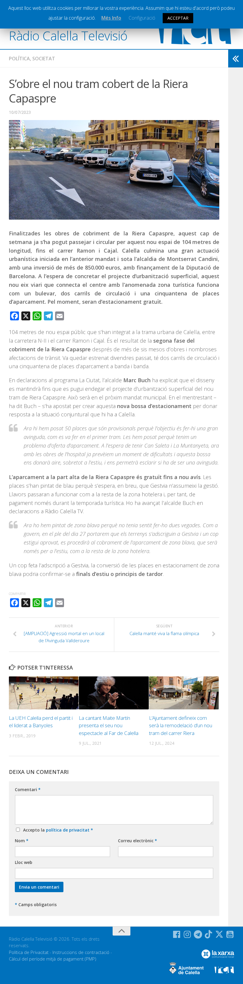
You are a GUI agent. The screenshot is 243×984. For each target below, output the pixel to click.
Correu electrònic (137, 840)
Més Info (111, 18)
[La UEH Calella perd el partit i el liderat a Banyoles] (44, 692)
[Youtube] (230, 934)
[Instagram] (187, 934)
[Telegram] (198, 934)
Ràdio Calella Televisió (68, 35)
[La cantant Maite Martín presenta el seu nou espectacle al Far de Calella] (113, 692)
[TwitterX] (219, 934)
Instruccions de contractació (80, 952)
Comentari (28, 789)
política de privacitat (68, 830)
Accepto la (57, 830)
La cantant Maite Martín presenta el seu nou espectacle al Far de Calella (108, 725)
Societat (43, 58)
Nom (21, 840)
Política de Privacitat (29, 952)
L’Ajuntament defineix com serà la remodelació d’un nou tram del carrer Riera (180, 725)
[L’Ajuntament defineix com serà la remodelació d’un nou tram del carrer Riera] (184, 692)
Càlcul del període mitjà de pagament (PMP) (52, 959)
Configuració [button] (142, 18)
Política (19, 58)
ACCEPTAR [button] (177, 18)
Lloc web (23, 862)
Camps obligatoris (36, 904)
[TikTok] (208, 934)
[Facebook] (176, 934)
